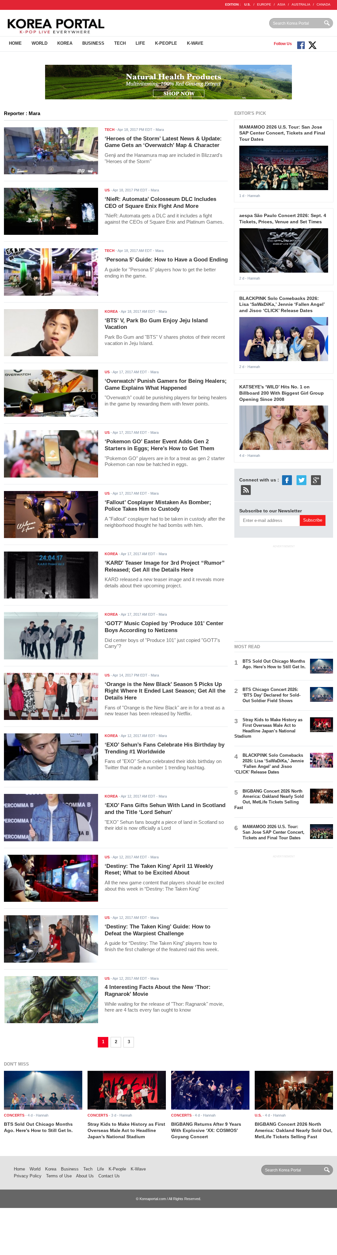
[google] (316, 479)
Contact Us (109, 1175)
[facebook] (287, 479)
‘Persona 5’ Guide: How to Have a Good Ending (166, 260)
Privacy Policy (27, 1175)
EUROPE (264, 4)
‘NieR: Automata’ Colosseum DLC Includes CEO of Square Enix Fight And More (160, 202)
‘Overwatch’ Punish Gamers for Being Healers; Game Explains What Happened (166, 384)
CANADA (323, 4)
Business (93, 43)
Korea (64, 43)
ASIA (281, 4)
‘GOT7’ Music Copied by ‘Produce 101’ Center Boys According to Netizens (164, 626)
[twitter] (301, 479)
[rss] (245, 489)
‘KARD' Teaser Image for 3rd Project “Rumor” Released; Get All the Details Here (165, 566)
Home (15, 43)
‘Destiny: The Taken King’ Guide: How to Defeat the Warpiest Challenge (157, 930)
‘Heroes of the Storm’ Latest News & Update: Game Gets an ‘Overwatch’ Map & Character (163, 142)
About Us (85, 1175)
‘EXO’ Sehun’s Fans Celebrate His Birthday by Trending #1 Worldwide (164, 748)
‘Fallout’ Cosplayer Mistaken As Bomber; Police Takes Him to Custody (158, 505)
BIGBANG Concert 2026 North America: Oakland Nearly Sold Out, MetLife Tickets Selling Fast (269, 799)
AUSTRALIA (301, 4)
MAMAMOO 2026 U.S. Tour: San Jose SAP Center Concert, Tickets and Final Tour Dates (282, 133)
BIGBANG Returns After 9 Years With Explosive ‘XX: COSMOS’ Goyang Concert (206, 1130)
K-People (166, 43)
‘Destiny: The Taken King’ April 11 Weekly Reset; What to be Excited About (159, 869)
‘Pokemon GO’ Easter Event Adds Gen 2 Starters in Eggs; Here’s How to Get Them (159, 445)
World (39, 43)
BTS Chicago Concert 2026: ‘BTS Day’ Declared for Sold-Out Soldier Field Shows (271, 695)
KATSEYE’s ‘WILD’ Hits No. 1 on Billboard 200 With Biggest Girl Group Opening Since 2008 (281, 393)
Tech (120, 43)
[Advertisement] (283, 592)
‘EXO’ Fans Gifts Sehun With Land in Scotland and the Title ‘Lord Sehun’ (165, 808)
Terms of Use (59, 1175)
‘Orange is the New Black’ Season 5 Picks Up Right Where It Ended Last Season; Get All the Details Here (165, 691)
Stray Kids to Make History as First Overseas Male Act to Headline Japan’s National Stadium (268, 728)
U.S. (247, 4)
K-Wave (195, 43)
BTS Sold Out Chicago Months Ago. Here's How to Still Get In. (274, 664)
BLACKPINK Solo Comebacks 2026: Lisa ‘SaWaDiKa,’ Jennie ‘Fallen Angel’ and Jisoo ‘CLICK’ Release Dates (281, 304)
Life (140, 43)
